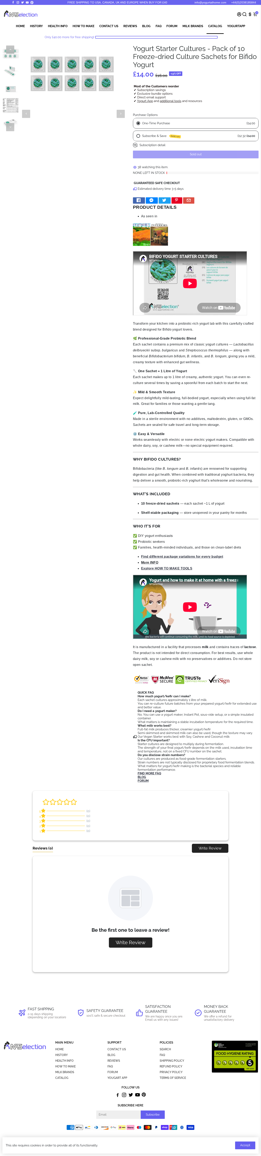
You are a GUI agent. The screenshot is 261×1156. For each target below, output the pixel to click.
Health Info (57, 26)
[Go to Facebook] (13, 2)
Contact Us (108, 26)
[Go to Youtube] (27, 2)
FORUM (112, 1072)
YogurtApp (236, 26)
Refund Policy (171, 1066)
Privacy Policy (171, 1072)
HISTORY (61, 1055)
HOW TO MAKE (65, 1066)
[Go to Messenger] (152, 200)
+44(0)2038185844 (243, 2)
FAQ (158, 26)
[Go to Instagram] (17, 2)
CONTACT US (116, 1049)
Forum (171, 26)
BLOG (111, 1055)
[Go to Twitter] (22, 2)
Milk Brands (192, 26)
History (36, 26)
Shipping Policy (172, 1060)
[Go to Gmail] (188, 200)
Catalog (215, 26)
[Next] (10, 127)
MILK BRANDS (64, 1072)
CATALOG (61, 1077)
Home (20, 26)
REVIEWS (113, 1060)
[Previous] (10, 50)
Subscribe (153, 1114)
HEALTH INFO (64, 1060)
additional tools (170, 101)
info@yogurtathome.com (210, 2)
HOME (59, 1049)
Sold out (196, 154)
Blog (146, 26)
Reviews (130, 26)
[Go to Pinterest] (31, 2)
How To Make (83, 26)
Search (165, 1049)
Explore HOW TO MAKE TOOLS (166, 568)
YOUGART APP (117, 1077)
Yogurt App (145, 101)
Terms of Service (173, 1077)
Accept (245, 1145)
